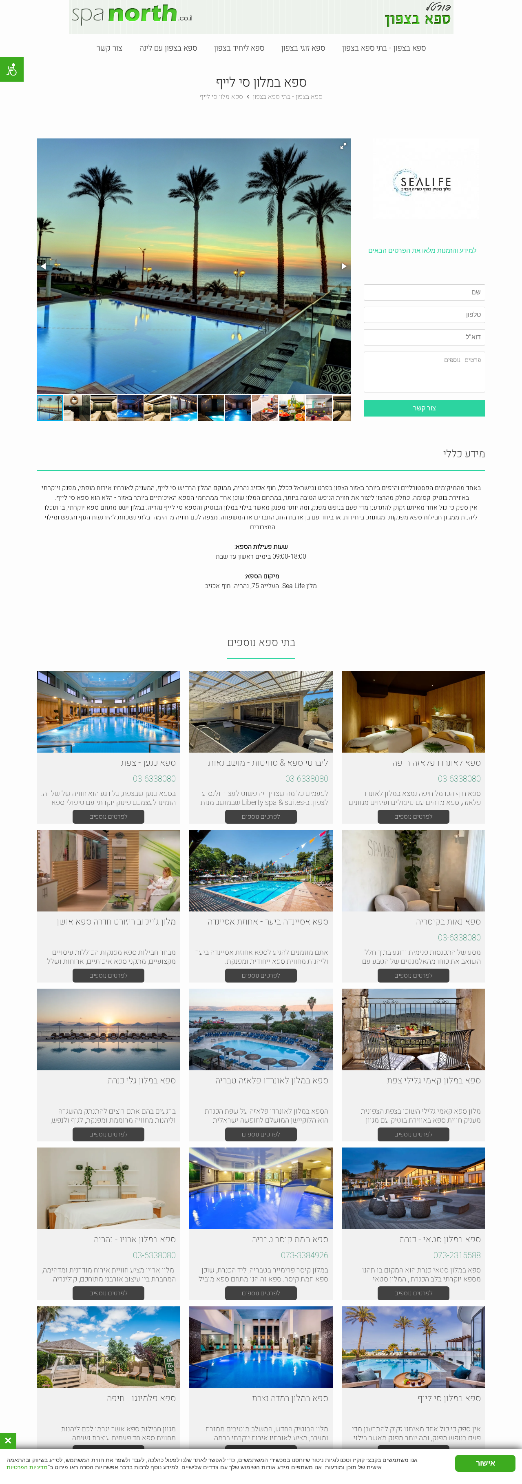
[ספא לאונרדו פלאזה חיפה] (413, 712)
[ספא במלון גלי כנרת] (108, 1029)
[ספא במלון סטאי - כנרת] (413, 1188)
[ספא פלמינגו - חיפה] (108, 1347)
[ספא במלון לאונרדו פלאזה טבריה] (261, 1029)
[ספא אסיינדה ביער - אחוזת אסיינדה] (261, 870)
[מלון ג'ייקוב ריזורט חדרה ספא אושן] (108, 870)
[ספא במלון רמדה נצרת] (261, 1347)
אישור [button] (485, 1463)
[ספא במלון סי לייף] (413, 1347)
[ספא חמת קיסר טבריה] (261, 1188)
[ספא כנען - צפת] (108, 712)
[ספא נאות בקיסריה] (413, 870)
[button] (343, 145)
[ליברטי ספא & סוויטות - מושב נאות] (261, 712)
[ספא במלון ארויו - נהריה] (108, 1188)
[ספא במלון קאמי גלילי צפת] (413, 1029)
